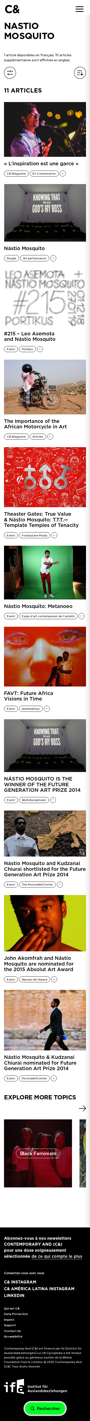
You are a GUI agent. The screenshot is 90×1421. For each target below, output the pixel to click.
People (11, 258)
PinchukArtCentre (34, 1078)
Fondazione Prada (34, 535)
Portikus (27, 349)
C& (12, 9)
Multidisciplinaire (34, 800)
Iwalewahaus (31, 708)
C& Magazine (16, 173)
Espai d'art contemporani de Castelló (48, 616)
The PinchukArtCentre (37, 884)
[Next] (82, 1108)
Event (11, 349)
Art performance (34, 258)
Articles (37, 436)
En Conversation (44, 173)
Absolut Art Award (34, 979)
